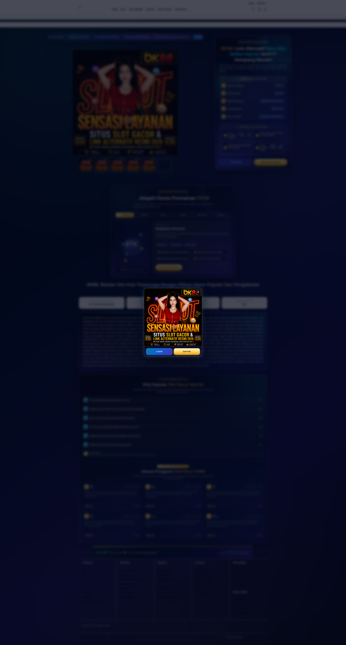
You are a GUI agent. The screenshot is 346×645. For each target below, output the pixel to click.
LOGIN (159, 352)
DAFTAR (187, 352)
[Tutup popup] (198, 292)
